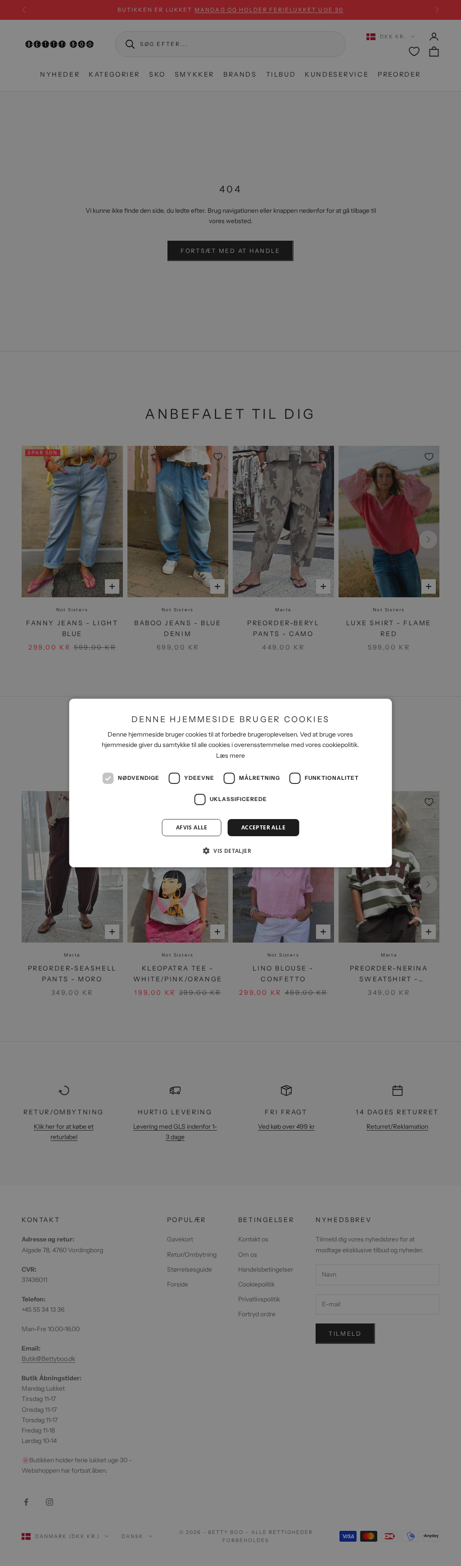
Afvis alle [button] (192, 827)
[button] (230, 850)
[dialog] (230, 783)
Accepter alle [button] (263, 827)
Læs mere (230, 755)
